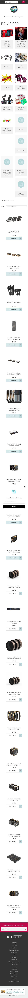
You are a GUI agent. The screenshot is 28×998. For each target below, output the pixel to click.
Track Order (14, 947)
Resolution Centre (14, 950)
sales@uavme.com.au (14, 981)
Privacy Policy (14, 969)
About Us (14, 955)
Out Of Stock (12, 593)
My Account (14, 945)
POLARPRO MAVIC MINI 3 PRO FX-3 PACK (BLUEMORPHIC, (14, 800)
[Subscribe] (25, 929)
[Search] (16, 2)
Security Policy (14, 973)
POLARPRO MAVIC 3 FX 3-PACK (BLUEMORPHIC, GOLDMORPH (14, 410)
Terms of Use (14, 967)
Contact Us (14, 959)
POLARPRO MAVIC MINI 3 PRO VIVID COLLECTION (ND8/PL (14, 836)
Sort (3, 206)
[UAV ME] (14, 9)
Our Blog (14, 957)
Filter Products (8, 200)
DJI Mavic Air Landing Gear (14, 302)
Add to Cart (13, 238)
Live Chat (17, 937)
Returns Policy (14, 971)
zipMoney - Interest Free (14, 962)
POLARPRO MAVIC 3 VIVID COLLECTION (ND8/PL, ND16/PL (14, 729)
